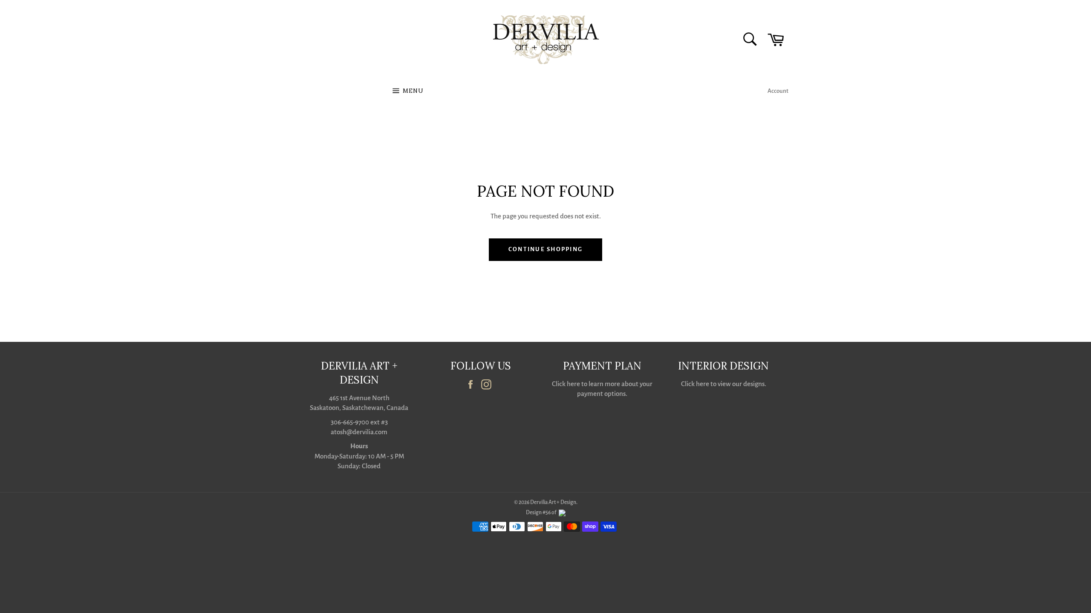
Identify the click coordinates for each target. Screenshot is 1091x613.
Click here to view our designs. (723, 383)
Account (778, 91)
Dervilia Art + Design (553, 502)
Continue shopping (545, 249)
